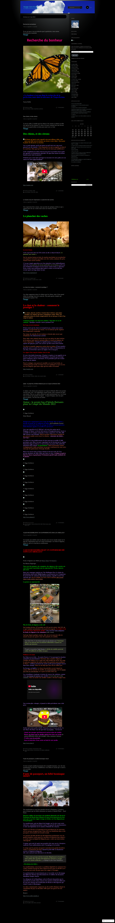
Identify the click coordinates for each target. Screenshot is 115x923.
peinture (72, 83)
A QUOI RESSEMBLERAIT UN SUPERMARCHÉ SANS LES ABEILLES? (44, 532)
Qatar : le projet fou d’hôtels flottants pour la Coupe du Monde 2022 (41, 383)
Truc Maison (73, 95)
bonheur (28, 108)
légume (43, 750)
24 (72, 135)
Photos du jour (45, 524)
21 (84, 133)
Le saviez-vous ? (32, 278)
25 (75, 135)
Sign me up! (75, 55)
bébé (32, 902)
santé (72, 91)
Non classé (73, 80)
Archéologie (73, 68)
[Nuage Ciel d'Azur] (57, 7)
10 (72, 131)
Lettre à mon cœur (74, 151)
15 (87, 131)
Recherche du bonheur (29, 24)
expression (29, 279)
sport (28, 525)
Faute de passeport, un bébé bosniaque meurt (36, 758)
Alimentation (73, 65)
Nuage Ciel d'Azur (30, 7)
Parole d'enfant (74, 82)
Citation (30, 107)
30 (90, 135)
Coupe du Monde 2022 (35, 524)
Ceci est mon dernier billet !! (76, 103)
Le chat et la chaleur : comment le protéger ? (35, 287)
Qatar (26, 525)
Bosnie (35, 902)
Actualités (29, 524)
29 (87, 135)
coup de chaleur (43, 376)
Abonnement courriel (76, 43)
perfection (41, 108)
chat (38, 376)
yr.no (88, 179)
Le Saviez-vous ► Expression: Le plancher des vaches (38, 199)
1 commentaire (60, 190)
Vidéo (34, 190)
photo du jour (73, 85)
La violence (73, 114)
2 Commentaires (61, 107)
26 (78, 135)
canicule (32, 376)
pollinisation (47, 750)
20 (81, 133)
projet (50, 524)
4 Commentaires (61, 901)
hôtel (41, 524)
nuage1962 (29, 26)
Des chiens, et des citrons (30, 116)
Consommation (74, 71)
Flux (91, 7)
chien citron (33, 192)
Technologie (73, 94)
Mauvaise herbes (74, 157)
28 (84, 135)
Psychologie (73, 88)
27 (81, 135)
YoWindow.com (74, 179)
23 (90, 133)
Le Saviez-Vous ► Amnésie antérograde (79, 107)
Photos (72, 86)
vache (40, 279)
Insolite (72, 76)
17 (72, 133)
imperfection (36, 108)
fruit (40, 750)
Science (72, 92)
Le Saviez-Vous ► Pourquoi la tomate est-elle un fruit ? (81, 145)
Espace (72, 74)
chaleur (36, 376)
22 (87, 133)
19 (78, 133)
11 (75, 131)
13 (81, 131)
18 (75, 133)
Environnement (36, 748)
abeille (28, 750)
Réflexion (73, 89)
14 (84, 131)
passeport (39, 902)
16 (90, 131)
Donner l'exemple (74, 149)
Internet (72, 77)
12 (78, 131)
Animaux (31, 190)
